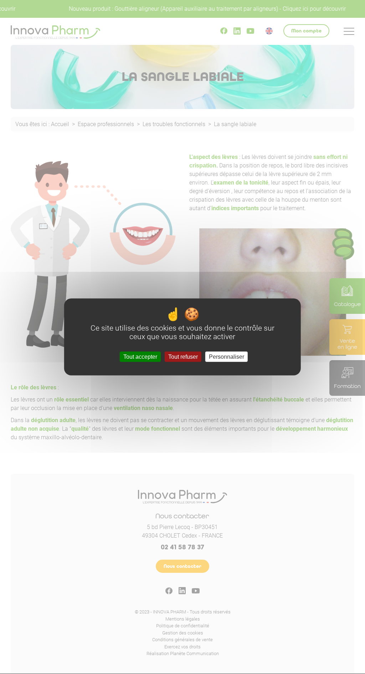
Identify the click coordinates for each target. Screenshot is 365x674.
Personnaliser (226, 357)
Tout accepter (140, 357)
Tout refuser (183, 357)
